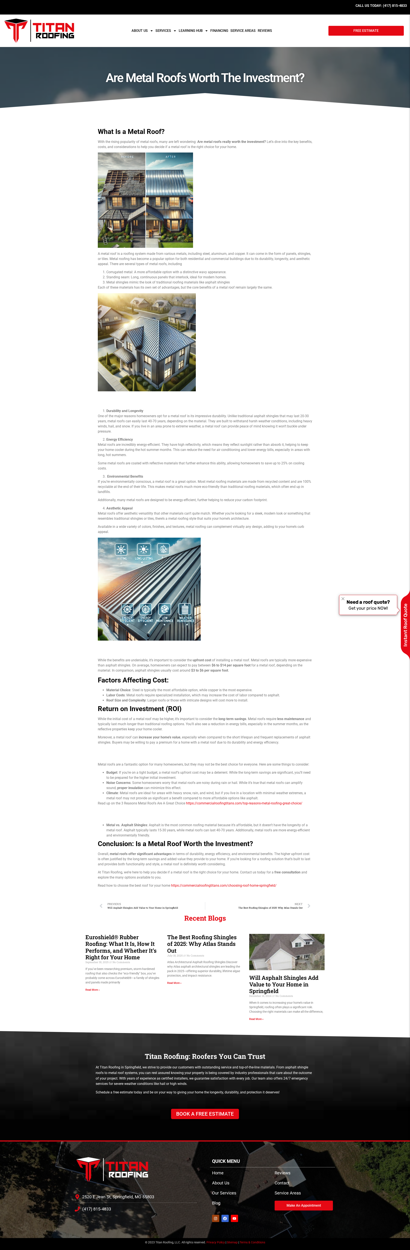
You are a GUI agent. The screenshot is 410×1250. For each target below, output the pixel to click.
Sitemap (232, 1242)
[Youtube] (234, 1218)
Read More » (92, 989)
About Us (140, 31)
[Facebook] (225, 1218)
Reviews (265, 31)
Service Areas (243, 31)
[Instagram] (215, 1218)
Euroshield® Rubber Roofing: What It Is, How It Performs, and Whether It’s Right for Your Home (121, 947)
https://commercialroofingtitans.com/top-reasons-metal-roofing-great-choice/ (244, 803)
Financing (219, 31)
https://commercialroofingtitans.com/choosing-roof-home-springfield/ (224, 885)
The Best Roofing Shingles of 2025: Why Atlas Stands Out (202, 943)
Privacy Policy (215, 1242)
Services (163, 31)
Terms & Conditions (252, 1242)
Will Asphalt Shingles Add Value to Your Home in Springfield (283, 984)
